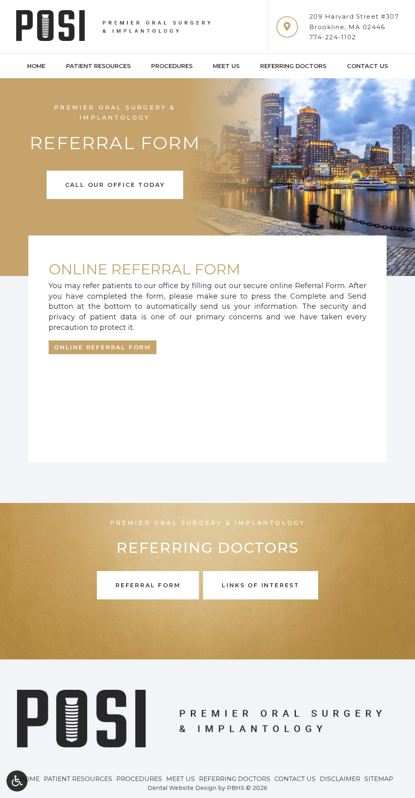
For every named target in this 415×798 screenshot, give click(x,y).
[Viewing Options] (17, 781)
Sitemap (378, 779)
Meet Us (226, 66)
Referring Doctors (293, 66)
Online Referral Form (102, 347)
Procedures (172, 66)
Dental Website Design (182, 788)
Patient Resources (98, 66)
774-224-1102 (332, 37)
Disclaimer (340, 779)
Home (36, 66)
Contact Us (367, 66)
